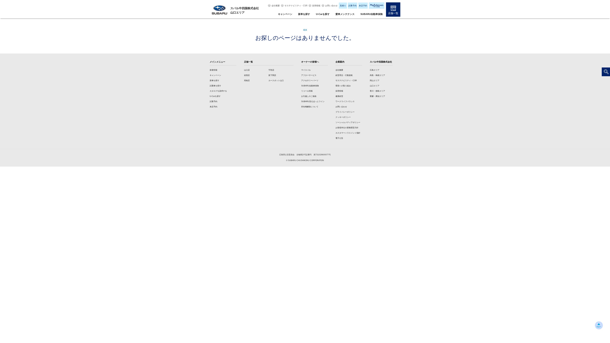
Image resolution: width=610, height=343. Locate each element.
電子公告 (339, 138)
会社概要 (275, 6)
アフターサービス (308, 75)
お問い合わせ (331, 6)
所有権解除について (309, 107)
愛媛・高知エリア (377, 96)
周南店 (247, 80)
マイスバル (306, 70)
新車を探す (304, 14)
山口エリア (374, 86)
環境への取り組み (343, 86)
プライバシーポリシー (345, 112)
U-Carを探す (323, 14)
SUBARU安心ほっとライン (313, 101)
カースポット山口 (276, 80)
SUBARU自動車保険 (371, 14)
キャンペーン (285, 14)
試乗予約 (352, 5)
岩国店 (247, 75)
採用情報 (316, 6)
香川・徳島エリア (377, 91)
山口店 (247, 70)
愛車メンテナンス (345, 14)
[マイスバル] (376, 5)
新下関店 (272, 75)
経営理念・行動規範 (344, 75)
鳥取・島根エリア (377, 75)
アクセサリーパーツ (309, 80)
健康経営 (339, 96)
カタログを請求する (218, 91)
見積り (343, 5)
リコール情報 (307, 91)
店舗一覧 (393, 13)
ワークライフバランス (345, 101)
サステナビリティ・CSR (296, 6)
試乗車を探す (215, 86)
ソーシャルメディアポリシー (348, 122)
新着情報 (213, 70)
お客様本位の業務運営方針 (347, 128)
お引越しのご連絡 (308, 96)
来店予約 (363, 5)
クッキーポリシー (343, 117)
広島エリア (374, 70)
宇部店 (271, 70)
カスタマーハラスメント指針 (348, 133)
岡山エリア (374, 80)
